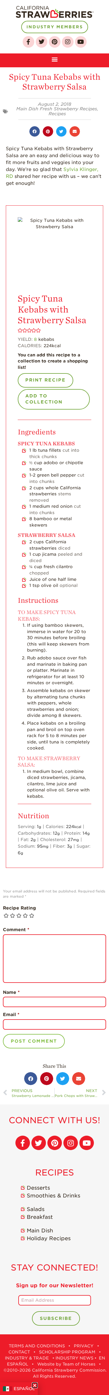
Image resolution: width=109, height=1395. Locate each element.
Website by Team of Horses (66, 1364)
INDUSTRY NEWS (74, 1358)
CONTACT (19, 1352)
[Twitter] (41, 42)
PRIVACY (84, 1346)
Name (11, 992)
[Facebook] (28, 42)
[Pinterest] (54, 42)
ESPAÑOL (24, 1388)
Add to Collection (43, 399)
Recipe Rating (19, 908)
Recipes (57, 113)
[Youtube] (81, 42)
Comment (16, 929)
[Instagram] (68, 42)
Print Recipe (45, 380)
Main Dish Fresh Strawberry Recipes (56, 108)
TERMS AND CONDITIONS (37, 1346)
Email (11, 1014)
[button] (54, 58)
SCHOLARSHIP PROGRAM (67, 1352)
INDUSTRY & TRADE (27, 1358)
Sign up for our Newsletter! (54, 1285)
